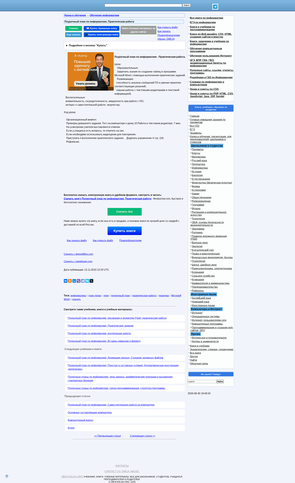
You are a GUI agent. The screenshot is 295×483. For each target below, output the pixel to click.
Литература (198, 164)
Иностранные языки (203, 305)
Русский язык (199, 160)
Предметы (198, 149)
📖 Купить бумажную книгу (101, 28)
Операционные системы (206, 316)
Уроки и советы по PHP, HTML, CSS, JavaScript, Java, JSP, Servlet (212, 95)
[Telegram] (83, 281)
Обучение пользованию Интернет (211, 55)
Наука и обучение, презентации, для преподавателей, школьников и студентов (210, 139)
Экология (197, 246)
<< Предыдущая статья (107, 436)
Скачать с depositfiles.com (78, 254)
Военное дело (200, 242)
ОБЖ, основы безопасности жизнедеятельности (207, 223)
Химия (195, 193)
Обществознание (201, 197)
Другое (194, 356)
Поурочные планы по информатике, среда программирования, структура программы (116, 388)
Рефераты (198, 290)
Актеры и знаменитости (205, 341)
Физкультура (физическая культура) (212, 182)
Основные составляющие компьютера (90, 412)
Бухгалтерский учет (203, 250)
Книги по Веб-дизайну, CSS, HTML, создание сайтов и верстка (211, 35)
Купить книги (125, 231)
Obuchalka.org (72, 476)
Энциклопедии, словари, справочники (211, 349)
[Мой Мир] (74, 281)
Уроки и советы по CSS (204, 89)
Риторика (197, 232)
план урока (94, 295)
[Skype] (87, 281)
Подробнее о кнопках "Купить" (88, 45)
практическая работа (144, 295)
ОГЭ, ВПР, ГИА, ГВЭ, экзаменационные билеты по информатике (208, 63)
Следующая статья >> (142, 436)
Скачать (73, 28)
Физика (196, 186)
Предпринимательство (205, 287)
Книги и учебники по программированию (202, 28)
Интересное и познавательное (209, 337)
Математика (199, 157)
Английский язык (201, 298)
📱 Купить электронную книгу (101, 34)
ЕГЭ (192, 129)
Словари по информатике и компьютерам (207, 83)
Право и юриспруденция (206, 253)
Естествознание (201, 179)
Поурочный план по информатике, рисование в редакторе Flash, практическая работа (117, 318)
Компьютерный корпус (80, 420)
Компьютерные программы (207, 324)
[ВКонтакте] (65, 281)
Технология (198, 218)
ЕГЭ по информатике (203, 22)
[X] (91, 281)
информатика (78, 295)
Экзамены (196, 133)
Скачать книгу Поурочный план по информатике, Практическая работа (107, 198)
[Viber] (78, 281)
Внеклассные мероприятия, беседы (212, 257)
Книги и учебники (199, 346)
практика (164, 295)
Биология (197, 175)
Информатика (200, 168)
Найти (193, 360)
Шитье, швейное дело (204, 264)
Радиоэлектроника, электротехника (212, 268)
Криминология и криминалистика (210, 283)
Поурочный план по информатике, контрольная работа (99, 333)
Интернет (197, 312)
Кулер (71, 428)
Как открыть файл (167, 27)
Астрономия (199, 190)
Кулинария (198, 272)
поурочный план (120, 295)
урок (106, 295)
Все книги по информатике (206, 18)
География (198, 205)
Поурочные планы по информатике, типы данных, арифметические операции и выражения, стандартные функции (120, 378)
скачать (76, 299)
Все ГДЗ (194, 126)
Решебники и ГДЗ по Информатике (211, 77)
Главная (194, 116)
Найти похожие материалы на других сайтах (138, 30)
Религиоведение (201, 201)
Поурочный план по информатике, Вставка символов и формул (104, 341)
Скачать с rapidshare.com (78, 261)
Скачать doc (124, 211)
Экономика (198, 229)
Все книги (195, 353)
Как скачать (164, 31)
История (196, 171)
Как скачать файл (77, 240)
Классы (196, 153)
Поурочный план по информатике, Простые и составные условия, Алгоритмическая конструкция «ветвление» (123, 367)
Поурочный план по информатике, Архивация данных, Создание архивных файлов (115, 357)
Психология (198, 261)
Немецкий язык (200, 301)
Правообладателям (130, 240)
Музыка (196, 208)
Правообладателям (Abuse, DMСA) (168, 37)
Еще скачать (74, 34)
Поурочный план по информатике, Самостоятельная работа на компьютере (111, 404)
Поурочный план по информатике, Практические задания (101, 325)
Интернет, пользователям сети (209, 320)
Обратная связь (199, 363)
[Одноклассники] (70, 281)
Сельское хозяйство (203, 276)
